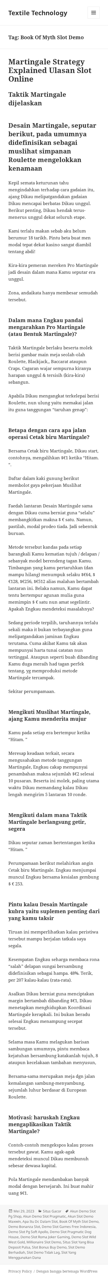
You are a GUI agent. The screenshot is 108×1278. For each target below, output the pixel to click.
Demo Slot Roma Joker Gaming (45, 1236)
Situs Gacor (52, 1211)
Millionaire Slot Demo (43, 1242)
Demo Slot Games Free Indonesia (69, 1226)
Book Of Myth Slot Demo (78, 1221)
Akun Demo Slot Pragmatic (44, 1216)
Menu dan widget (94, 18)
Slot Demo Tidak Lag (43, 1252)
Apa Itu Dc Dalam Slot (40, 1221)
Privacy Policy (20, 1271)
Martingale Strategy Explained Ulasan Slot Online (50, 70)
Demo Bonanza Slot (24, 1226)
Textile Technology (37, 12)
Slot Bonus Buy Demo (49, 1247)
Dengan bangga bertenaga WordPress (66, 1271)
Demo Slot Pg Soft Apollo (28, 1231)
